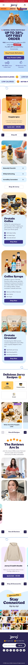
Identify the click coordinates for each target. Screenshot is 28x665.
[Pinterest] (14, 650)
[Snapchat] (24, 650)
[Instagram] (4, 650)
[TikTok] (10, 650)
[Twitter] (17, 650)
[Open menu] (3, 5)
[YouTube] (20, 650)
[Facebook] (7, 650)
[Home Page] (14, 5)
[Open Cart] (24, 4)
